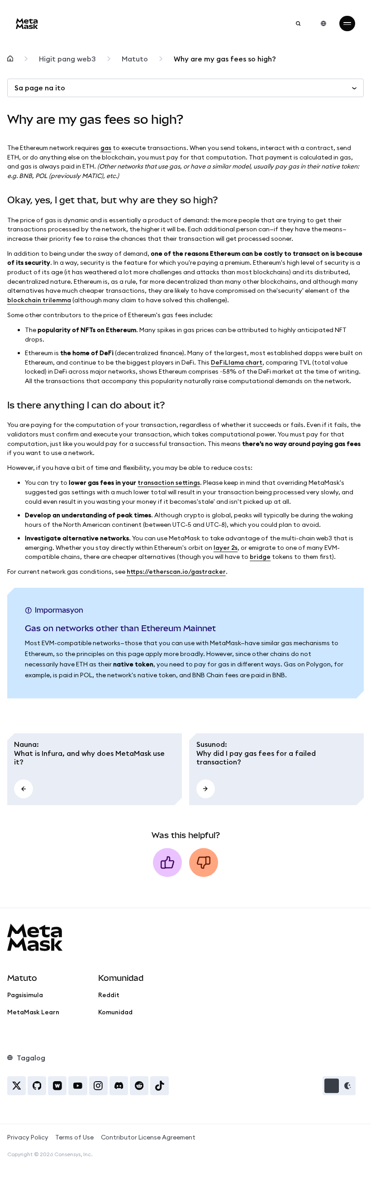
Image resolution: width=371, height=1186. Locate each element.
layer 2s (226, 548)
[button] (339, 1085)
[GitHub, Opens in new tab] (37, 1085)
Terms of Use (74, 1137)
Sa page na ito (39, 87)
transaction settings (169, 482)
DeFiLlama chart (236, 362)
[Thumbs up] (167, 862)
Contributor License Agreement (148, 1137)
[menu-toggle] (347, 23)
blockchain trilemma (39, 300)
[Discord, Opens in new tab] (118, 1085)
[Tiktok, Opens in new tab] (159, 1085)
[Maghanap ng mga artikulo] (298, 23)
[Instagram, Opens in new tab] (98, 1085)
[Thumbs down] (203, 862)
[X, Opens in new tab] (16, 1085)
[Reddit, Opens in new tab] (139, 1085)
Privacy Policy (27, 1137)
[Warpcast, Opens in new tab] (57, 1085)
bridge (260, 557)
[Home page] (10, 59)
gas (105, 148)
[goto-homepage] (27, 23)
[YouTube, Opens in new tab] (77, 1085)
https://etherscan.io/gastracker (176, 571)
